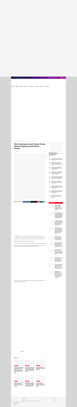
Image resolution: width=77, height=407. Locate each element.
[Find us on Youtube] (60, 78)
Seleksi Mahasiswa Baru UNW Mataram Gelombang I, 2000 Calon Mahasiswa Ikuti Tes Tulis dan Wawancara (56, 173)
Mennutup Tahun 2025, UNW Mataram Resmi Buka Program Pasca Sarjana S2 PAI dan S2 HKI (57, 182)
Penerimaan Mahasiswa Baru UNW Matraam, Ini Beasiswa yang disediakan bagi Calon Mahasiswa (57, 168)
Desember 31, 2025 (38, 370)
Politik (26, 86)
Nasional (31, 86)
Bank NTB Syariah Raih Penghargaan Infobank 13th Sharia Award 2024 (54, 153)
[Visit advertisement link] (38, 38)
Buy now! (22, 77)
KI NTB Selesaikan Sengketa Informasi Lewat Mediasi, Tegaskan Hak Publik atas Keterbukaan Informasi (57, 187)
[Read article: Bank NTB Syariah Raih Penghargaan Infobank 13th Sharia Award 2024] (56, 147)
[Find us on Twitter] (58, 78)
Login (64, 77)
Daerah (37, 86)
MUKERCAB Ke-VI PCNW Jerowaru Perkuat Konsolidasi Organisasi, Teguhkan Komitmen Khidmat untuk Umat (57, 163)
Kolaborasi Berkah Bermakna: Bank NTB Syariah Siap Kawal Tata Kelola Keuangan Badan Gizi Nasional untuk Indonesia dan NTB (30, 369)
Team (16, 77)
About (14, 77)
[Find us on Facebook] (57, 78)
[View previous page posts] (29, 390)
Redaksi (22, 351)
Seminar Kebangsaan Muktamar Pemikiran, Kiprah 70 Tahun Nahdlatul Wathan (56, 196)
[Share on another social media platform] (45, 202)
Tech (20, 77)
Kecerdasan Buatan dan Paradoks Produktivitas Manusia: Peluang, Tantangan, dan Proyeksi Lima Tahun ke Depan (59, 266)
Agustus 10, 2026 (16, 373)
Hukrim (42, 86)
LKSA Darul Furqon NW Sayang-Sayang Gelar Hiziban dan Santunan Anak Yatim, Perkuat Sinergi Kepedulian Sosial (57, 177)
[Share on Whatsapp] (40, 202)
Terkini (17, 86)
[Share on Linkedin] (43, 202)
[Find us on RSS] (61, 78)
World (18, 77)
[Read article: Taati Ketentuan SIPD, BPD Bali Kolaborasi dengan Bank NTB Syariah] (41, 363)
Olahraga (47, 86)
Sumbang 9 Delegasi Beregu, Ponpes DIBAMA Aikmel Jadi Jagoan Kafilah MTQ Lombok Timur (56, 191)
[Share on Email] (38, 202)
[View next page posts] (30, 390)
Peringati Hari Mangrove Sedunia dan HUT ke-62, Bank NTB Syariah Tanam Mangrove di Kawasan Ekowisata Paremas (59, 222)
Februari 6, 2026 (27, 372)
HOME (14, 86)
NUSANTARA (16, 365)
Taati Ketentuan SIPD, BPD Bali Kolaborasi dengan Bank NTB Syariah (40, 368)
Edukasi (21, 86)
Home (12, 77)
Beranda (15, 141)
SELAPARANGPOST (17, 401)
